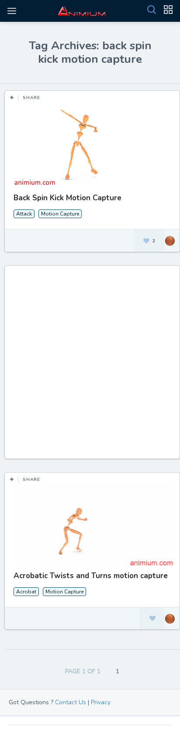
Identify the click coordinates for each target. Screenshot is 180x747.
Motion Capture (60, 213)
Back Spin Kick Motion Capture (67, 198)
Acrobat (26, 591)
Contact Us (70, 702)
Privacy (101, 702)
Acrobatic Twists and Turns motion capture (91, 576)
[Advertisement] (90, 366)
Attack (24, 213)
